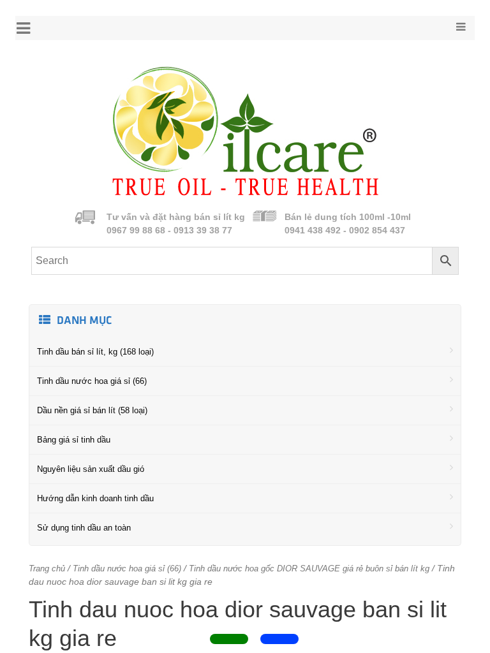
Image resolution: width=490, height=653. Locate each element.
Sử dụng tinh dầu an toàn (84, 527)
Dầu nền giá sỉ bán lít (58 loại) (92, 410)
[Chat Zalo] (279, 639)
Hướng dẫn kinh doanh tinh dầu (95, 498)
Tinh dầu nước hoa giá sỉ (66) (92, 381)
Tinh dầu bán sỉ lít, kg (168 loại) (95, 351)
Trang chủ (47, 568)
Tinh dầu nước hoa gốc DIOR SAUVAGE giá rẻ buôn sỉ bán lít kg (309, 568)
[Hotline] (229, 639)
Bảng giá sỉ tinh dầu (73, 439)
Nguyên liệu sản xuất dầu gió (90, 469)
